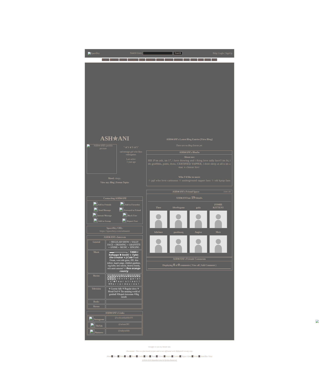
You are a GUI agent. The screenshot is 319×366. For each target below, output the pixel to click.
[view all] (227, 192)
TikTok (99, 326)
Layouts (177, 59)
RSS (147, 356)
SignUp (228, 53)
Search (178, 53)
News (116, 356)
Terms (154, 356)
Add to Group (104, 221)
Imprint (168, 356)
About (214, 59)
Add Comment (208, 265)
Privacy (161, 356)
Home (104, 59)
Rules (122, 356)
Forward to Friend (132, 210)
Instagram (99, 319)
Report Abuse (187, 356)
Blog (141, 59)
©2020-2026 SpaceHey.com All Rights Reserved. (159, 360)
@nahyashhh (124, 330)
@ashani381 (124, 324)
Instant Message (104, 215)
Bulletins (150, 59)
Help (215, 53)
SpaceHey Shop (206, 356)
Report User (132, 221)
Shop (206, 59)
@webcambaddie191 (124, 317)
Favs (185, 59)
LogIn (221, 53)
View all (195, 265)
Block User (132, 215)
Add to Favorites (132, 205)
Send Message (104, 210)
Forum (159, 59)
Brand (134, 356)
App (200, 59)
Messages (132, 59)
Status (196, 356)
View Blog (206, 139)
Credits (141, 356)
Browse (113, 59)
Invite (192, 59)
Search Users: (136, 53)
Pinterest (98, 332)
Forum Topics (122, 182)
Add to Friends (104, 205)
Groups (168, 59)
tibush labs (166, 347)
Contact (176, 356)
